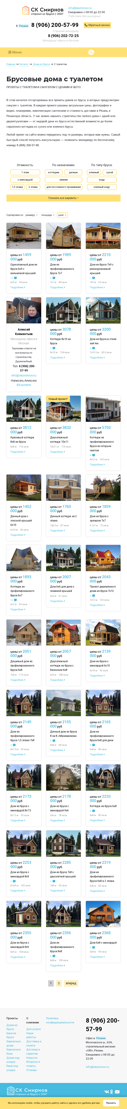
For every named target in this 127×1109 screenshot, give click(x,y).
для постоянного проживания (63, 186)
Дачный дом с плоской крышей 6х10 (21, 520)
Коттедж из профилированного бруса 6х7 (22, 591)
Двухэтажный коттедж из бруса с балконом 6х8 (62, 665)
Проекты (12, 1018)
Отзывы (31, 1070)
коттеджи (53, 172)
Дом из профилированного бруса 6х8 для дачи (102, 736)
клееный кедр (102, 186)
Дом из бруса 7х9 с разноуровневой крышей (101, 269)
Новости (31, 1057)
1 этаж (25, 172)
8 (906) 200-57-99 (55, 25)
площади (46, 215)
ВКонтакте (24, 385)
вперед (71, 983)
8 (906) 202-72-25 (63, 36)
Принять (111, 1103)
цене (61, 215)
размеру (31, 215)
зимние (63, 179)
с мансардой (25, 179)
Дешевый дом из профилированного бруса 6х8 (22, 665)
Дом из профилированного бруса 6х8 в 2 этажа (102, 876)
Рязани (23, 26)
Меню (16, 52)
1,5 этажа (17, 186)
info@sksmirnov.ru (80, 8)
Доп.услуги (33, 1029)
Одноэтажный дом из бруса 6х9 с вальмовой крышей (23, 269)
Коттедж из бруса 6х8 (103, 806)
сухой (109, 172)
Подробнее (17, 287)
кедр (102, 179)
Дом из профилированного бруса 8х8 (62, 947)
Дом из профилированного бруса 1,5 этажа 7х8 (22, 736)
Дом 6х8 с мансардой (103, 942)
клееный (94, 172)
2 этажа (33, 186)
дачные (73, 172)
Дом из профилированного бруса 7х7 (62, 269)
